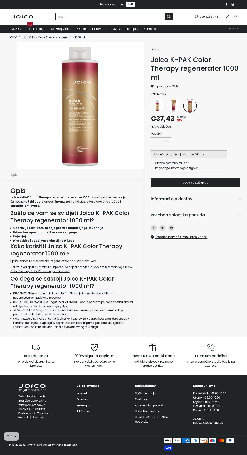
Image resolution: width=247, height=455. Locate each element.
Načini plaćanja (145, 393)
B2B (130, 4)
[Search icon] (169, 16)
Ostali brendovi (90, 28)
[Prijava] (228, 16)
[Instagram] (233, 4)
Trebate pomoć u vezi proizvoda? (181, 237)
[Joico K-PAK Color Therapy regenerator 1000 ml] (190, 105)
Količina (156, 134)
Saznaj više (60, 28)
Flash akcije (36, 28)
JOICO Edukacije (123, 28)
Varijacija (158, 94)
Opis (14, 174)
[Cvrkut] (162, 228)
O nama (82, 399)
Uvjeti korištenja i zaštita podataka (151, 420)
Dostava (141, 399)
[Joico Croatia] (22, 17)
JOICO (14, 28)
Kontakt (150, 28)
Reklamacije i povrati (149, 405)
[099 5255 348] (206, 16)
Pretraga (83, 405)
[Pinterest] (171, 228)
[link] (36, 388)
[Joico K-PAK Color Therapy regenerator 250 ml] (173, 105)
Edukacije (83, 411)
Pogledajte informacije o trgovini (177, 168)
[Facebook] (226, 4)
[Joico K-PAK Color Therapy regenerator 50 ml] (157, 105)
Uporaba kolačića (147, 411)
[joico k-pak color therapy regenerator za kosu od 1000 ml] (80, 105)
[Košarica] (235, 16)
